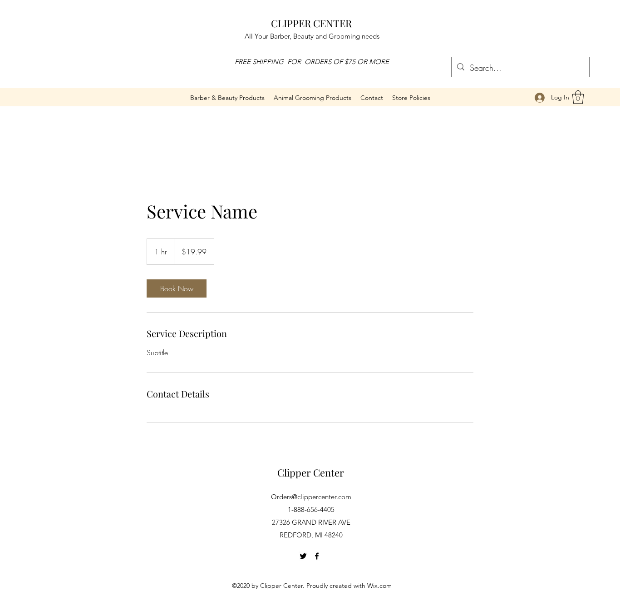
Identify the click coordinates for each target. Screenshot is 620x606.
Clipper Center (310, 472)
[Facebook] (316, 556)
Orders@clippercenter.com (311, 496)
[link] (177, 288)
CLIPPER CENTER (311, 23)
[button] (312, 97)
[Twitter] (303, 556)
